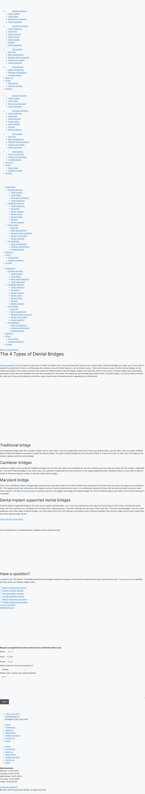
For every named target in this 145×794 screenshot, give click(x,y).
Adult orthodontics (16, 70)
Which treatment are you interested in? (16, 666)
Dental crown (13, 37)
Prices (8, 81)
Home (8, 725)
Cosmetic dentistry (20, 26)
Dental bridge (14, 40)
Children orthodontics (17, 72)
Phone (3, 662)
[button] (13, 588)
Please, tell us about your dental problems (18, 673)
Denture (11, 42)
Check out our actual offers (12, 519)
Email (2, 657)
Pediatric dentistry (16, 260)
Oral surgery (17, 49)
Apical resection (15, 63)
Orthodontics (17, 67)
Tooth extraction (15, 22)
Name (3, 652)
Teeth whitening (15, 29)
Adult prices (13, 83)
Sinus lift (11, 52)
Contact (8, 89)
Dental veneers (14, 34)
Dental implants (14, 45)
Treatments (10, 187)
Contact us (10, 738)
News (7, 741)
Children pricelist (15, 86)
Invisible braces (14, 75)
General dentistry (19, 11)
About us (9, 78)
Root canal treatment (17, 19)
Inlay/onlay (12, 32)
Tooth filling (13, 17)
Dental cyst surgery (16, 60)
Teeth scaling (14, 14)
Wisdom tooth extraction (18, 57)
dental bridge (7, 365)
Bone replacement (16, 55)
